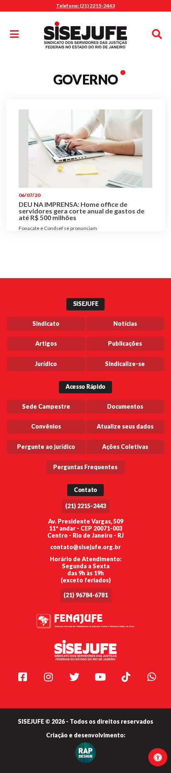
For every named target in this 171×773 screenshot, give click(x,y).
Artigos (46, 343)
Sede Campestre (46, 406)
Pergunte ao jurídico (46, 446)
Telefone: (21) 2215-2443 (85, 5)
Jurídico (46, 363)
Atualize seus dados (125, 426)
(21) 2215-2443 (85, 505)
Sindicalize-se (125, 363)
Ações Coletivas (125, 446)
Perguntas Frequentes (85, 466)
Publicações (125, 343)
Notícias (125, 323)
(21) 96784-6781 (86, 595)
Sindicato (45, 323)
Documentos (125, 406)
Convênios (46, 426)
